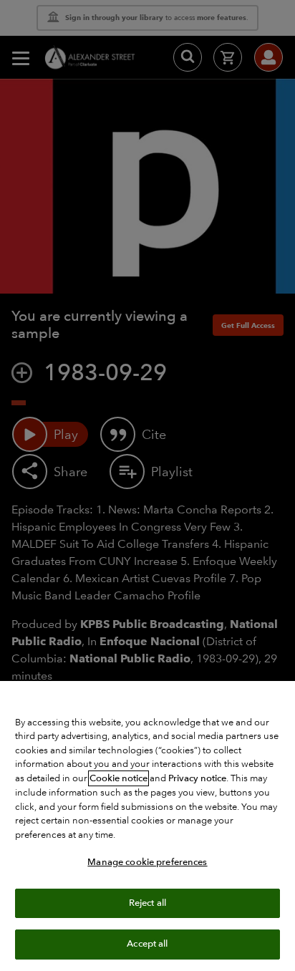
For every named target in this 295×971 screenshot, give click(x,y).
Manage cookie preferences (147, 862)
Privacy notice (197, 778)
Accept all (147, 943)
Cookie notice (119, 778)
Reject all (147, 903)
